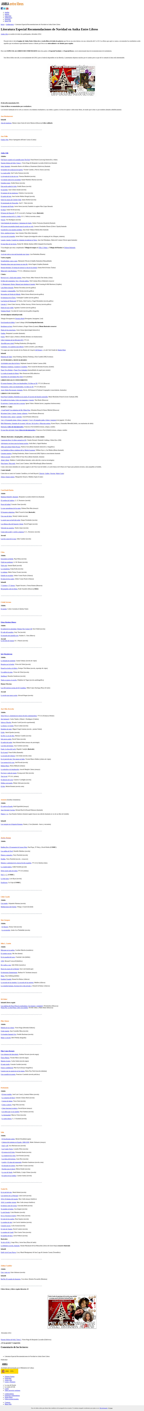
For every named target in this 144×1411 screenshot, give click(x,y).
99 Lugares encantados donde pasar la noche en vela (17, 226)
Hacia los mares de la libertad (10, 969)
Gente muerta (5, 1031)
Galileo (47, 473)
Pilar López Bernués (7, 1051)
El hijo (3, 786)
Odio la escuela (5, 457)
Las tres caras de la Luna (8, 539)
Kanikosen (4, 882)
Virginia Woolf (5, 311)
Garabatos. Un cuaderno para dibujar (12, 347)
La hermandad (6, 1115)
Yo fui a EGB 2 (5, 1242)
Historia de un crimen (7, 1028)
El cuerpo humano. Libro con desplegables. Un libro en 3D (19, 383)
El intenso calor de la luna (9, 1206)
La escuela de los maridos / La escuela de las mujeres (17, 982)
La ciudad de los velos (8, 1155)
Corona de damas (7, 1101)
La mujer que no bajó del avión (10, 520)
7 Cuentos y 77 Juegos (8, 585)
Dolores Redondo (69, 247)
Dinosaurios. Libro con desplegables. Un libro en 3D (17, 387)
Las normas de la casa (7, 762)
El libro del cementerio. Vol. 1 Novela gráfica (15, 281)
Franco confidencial (7, 1068)
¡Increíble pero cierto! (7, 343)
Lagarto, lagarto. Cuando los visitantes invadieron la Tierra (19, 240)
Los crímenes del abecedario (9, 1054)
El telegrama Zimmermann (9, 972)
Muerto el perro (5, 1061)
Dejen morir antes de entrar (9, 871)
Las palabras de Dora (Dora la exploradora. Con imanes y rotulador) (22, 1006)
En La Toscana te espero (8, 1216)
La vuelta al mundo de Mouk (10, 373)
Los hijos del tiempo (7, 746)
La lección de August (7, 641)
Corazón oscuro (6, 1226)
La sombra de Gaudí (7, 1232)
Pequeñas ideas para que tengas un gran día (14, 264)
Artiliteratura (10, 24)
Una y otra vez (5, 1272)
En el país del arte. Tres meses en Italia (13, 759)
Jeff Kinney (38, 350)
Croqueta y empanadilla (8, 291)
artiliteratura (8, 17)
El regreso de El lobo (8, 1152)
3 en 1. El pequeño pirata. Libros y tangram (14, 420)
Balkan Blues (5, 766)
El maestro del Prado (7, 206)
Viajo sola (4, 565)
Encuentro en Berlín (7, 559)
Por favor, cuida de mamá (9, 773)
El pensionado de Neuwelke (9, 203)
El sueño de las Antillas (9, 1175)
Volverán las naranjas (7, 528)
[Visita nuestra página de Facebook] (2, 9)
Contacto (7, 1402)
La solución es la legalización (10, 769)
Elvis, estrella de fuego (8, 233)
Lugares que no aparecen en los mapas (13, 1071)
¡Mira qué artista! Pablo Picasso (10, 447)
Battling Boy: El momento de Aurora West (14, 847)
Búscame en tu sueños (7, 950)
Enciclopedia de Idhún (8, 322)
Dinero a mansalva (6, 855)
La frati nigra (5, 878)
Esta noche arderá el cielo (9, 186)
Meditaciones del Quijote (8, 907)
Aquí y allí (5, 1145)
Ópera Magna (5, 1058)
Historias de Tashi (6, 357)
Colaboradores (9, 1394)
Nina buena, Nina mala (8, 463)
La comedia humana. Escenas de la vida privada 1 (16, 986)
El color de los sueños (7, 1219)
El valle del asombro (7, 632)
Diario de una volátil (7, 307)
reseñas (7, 12)
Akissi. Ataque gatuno (7, 477)
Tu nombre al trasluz (7, 1209)
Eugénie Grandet (6, 979)
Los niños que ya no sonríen (10, 1112)
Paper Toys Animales (20, 370)
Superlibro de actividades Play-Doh (12, 377)
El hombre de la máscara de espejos (12, 170)
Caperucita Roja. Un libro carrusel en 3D (13, 440)
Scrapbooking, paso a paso (9, 261)
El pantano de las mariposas (9, 193)
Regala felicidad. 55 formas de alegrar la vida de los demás (19, 267)
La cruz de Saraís (7, 1172)
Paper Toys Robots (7, 370)
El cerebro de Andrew (7, 500)
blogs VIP (8, 21)
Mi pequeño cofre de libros (9, 589)
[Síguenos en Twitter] (4, 9)
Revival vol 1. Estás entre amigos (11, 277)
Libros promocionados (12, 1399)
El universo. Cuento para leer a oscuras (13, 403)
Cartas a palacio (6, 1105)
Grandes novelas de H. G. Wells (11, 216)
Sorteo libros (9, 1397)
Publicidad (8, 1378)
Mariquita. (12, 427)
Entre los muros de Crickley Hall (11, 200)
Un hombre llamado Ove (8, 1034)
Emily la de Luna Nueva (8, 1252)
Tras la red (4, 776)
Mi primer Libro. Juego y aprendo (11, 417)
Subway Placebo (6, 722)
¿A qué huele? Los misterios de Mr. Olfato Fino (15, 410)
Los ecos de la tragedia (8, 236)
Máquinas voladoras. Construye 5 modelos (14, 367)
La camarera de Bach (8, 1098)
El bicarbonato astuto (8, 1139)
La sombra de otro (6, 1222)
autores (7, 14)
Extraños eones (5, 183)
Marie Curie (59, 473)
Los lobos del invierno (8, 1159)
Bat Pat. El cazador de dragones (10, 1279)
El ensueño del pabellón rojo (9, 635)
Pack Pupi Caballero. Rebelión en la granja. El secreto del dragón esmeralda (24, 397)
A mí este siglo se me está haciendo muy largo (15, 254)
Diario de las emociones (8, 330)
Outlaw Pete (4, 140)
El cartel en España (7, 806)
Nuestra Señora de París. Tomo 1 (11, 163)
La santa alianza (7, 1118)
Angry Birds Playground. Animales (12, 390)
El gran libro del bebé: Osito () (18, 430)
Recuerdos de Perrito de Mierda (10, 294)
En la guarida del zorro (8, 957)
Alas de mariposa (6, 123)
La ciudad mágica (6, 867)
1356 (2, 961)
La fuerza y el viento (7, 726)
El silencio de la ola (7, 780)
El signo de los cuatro (7, 579)
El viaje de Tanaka (6, 1229)
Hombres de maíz (6, 729)
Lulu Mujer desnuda (7, 287)
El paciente (4, 190)
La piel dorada (5, 1212)
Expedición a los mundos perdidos (11, 230)
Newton (52, 473)
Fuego (3, 337)
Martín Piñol (62, 350)
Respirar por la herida (7, 664)
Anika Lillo (4, 34)
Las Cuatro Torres (7, 1149)
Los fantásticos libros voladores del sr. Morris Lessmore (18, 450)
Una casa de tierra (6, 516)
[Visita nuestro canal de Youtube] (7, 9)
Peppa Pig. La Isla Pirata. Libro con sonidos (14, 1008)
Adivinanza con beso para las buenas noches (14, 443)
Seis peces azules (6, 739)
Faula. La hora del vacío (8, 749)
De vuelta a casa (6, 965)
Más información (104, 1408)
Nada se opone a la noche (9, 680)
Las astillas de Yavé (7, 851)
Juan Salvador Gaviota (8, 810)
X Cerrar (110, 1408)
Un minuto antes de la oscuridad (11, 180)
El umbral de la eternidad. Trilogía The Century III (16, 629)
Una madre (4, 903)
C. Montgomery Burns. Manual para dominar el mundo (18, 284)
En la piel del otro (6, 1192)
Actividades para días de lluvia (10, 363)
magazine (8, 19)
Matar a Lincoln (6, 1038)
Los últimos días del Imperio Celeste (12, 524)
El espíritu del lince (7, 1236)
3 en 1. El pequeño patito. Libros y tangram (42, 420)
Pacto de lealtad (5, 504)
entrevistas (8, 16)
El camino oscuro (6, 953)
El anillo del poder (6, 742)
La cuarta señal (5, 173)
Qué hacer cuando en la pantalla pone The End (15, 160)
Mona (2, 976)
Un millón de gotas (7, 672)
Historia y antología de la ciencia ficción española (16, 863)
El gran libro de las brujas (9, 244)
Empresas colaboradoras (12, 1395)
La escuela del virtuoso (8, 756)
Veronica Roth (19, 318)
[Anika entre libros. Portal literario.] (13, 6)
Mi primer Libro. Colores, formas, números (14, 413)
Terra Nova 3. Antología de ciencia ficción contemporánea (19, 716)
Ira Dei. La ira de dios (7, 736)
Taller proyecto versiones (12, 1390)
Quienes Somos (9, 1376)
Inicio (2, 24)
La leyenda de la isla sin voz (9, 176)
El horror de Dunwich (7, 213)
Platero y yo (4, 814)
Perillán (3, 859)
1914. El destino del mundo (9, 1199)
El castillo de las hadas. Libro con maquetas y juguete (17, 400)
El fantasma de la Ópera (8, 297)
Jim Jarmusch (5, 719)
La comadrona (5, 569)
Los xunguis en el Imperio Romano (12, 824)
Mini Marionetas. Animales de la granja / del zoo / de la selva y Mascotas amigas (25, 423)
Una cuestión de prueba (8, 1074)
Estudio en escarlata (7, 575)
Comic (7, 1389)
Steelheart (4, 676)
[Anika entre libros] (11, 1366)
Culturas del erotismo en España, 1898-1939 (15, 1142)
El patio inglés (5, 1064)
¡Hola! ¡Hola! (5, 460)
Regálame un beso (6, 326)
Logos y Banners (10, 1382)
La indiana (4, 572)
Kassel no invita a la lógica (9, 668)
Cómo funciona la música (9, 1108)
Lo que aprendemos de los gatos (11, 508)
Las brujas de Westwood (8, 301)
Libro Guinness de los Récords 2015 (12, 340)
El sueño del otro (6, 196)
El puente (4, 609)
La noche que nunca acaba (9, 695)
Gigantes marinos (6, 453)
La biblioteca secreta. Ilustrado (10, 1246)
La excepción (6, 930)
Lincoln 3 (4, 304)
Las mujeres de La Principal (9, 1196)
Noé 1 (3, 875)
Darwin (41, 473)
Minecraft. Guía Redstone (9, 271)
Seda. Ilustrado (5, 166)
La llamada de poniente (8, 661)
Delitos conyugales (7, 783)
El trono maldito (7, 1094)
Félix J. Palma (43, 247)
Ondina (3, 333)
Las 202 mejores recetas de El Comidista (13, 688)
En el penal (4, 752)
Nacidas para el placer (8, 1169)
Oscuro (3, 220)
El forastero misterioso (8, 512)
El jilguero (5, 927)
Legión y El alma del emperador (11, 1162)
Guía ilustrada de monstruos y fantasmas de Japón (16, 223)
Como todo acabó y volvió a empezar (12, 532)
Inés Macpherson (6, 654)
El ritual (3, 210)
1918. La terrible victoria (8, 1202)
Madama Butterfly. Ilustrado (9, 497)
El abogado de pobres (8, 1165)
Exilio (3, 732)
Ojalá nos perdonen (7, 562)
